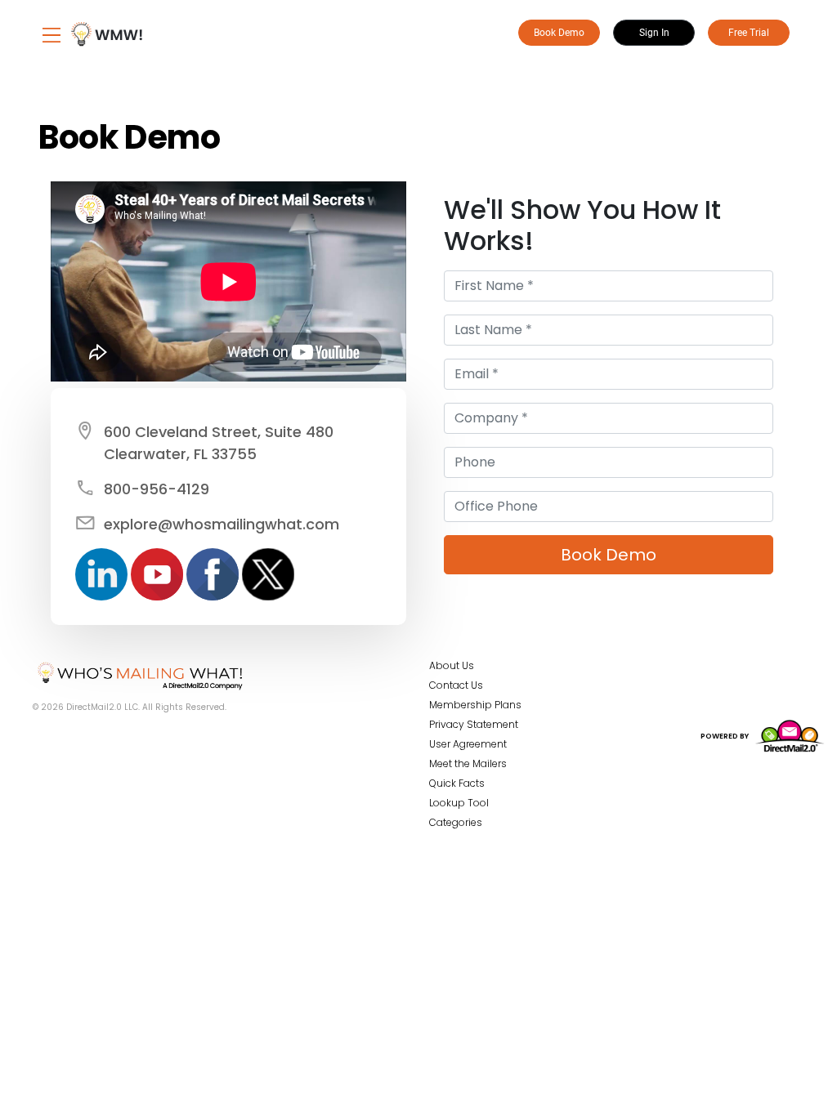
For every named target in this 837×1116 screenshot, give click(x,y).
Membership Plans (475, 705)
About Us (451, 665)
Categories (455, 822)
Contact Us (456, 685)
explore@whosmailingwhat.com (221, 524)
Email (435, 190)
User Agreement (468, 744)
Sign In (654, 32)
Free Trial (748, 32)
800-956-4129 (156, 489)
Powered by (725, 736)
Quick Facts (457, 783)
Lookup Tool (459, 803)
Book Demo (559, 32)
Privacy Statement (473, 724)
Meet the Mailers (468, 763)
